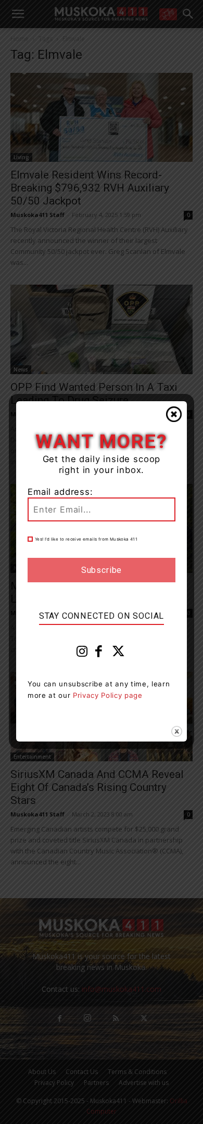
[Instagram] (82, 653)
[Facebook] (99, 653)
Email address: (60, 492)
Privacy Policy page (108, 695)
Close (174, 414)
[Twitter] (118, 653)
